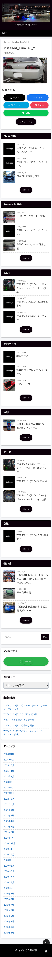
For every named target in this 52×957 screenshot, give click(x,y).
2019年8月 (8, 899)
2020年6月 (8, 865)
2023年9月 (8, 782)
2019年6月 (8, 910)
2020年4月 (8, 876)
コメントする (25, 121)
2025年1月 (8, 771)
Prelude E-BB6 (12, 204)
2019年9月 (8, 893)
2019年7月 (8, 904)
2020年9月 (8, 854)
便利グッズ (9, 343)
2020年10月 (9, 849)
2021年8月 (8, 810)
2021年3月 (8, 826)
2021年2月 (8, 832)
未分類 (7, 452)
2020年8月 (8, 860)
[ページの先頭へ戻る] (46, 942)
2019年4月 (8, 921)
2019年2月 (8, 932)
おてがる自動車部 (27, 950)
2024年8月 (8, 776)
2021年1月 (8, 837)
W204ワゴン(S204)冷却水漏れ (18, 725)
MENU (5, 33)
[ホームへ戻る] (46, 951)
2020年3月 (8, 882)
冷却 (6, 412)
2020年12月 (9, 843)
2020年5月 (8, 871)
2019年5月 (8, 915)
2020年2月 (8, 888)
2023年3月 (9, 787)
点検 (6, 523)
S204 (6, 272)
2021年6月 (8, 815)
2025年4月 (8, 759)
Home (6, 42)
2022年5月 (8, 798)
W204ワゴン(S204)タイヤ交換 (18, 720)
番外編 (7, 563)
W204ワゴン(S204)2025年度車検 (20, 714)
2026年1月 (8, 754)
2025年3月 (8, 765)
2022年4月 (8, 804)
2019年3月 (8, 927)
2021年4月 (8, 821)
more (26, 189)
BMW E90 (9, 136)
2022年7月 (8, 793)
